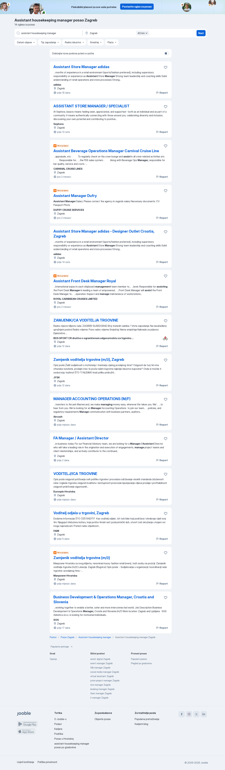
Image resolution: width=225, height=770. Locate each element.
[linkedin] (204, 714)
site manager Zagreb (100, 684)
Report (163, 92)
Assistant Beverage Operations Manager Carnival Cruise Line (106, 151)
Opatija (53, 659)
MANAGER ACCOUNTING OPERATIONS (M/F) (92, 399)
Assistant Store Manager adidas (81, 67)
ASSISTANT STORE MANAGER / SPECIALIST (91, 106)
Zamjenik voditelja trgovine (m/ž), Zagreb (88, 359)
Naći (201, 33)
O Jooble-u (60, 719)
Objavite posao (103, 719)
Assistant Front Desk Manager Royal (84, 281)
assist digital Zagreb (100, 659)
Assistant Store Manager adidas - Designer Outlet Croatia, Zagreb (103, 233)
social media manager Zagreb (104, 672)
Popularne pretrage (60, 646)
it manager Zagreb (99, 697)
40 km (141, 33)
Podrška (58, 733)
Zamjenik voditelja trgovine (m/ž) (81, 558)
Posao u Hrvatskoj (64, 738)
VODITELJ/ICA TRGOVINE (75, 473)
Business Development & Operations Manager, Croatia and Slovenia (103, 599)
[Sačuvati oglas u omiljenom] (165, 67)
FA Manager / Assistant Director (81, 438)
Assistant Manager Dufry (75, 195)
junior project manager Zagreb (104, 680)
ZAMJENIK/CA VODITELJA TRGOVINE (85, 320)
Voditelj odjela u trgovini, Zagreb (81, 513)
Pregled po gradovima (141, 663)
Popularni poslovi (139, 659)
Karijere (58, 728)
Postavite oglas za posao (137, 6)
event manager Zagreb (101, 663)
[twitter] (196, 714)
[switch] (166, 53)
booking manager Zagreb (102, 689)
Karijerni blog (141, 724)
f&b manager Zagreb (100, 667)
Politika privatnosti (47, 762)
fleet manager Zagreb (101, 693)
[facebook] (182, 714)
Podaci (58, 724)
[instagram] (189, 714)
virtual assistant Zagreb (102, 676)
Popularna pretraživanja (147, 719)
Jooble (204, 762)
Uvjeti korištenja (25, 762)
